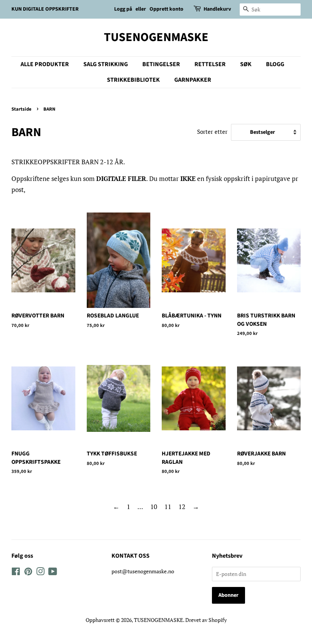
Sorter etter (212, 131)
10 (153, 506)
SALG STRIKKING (105, 64)
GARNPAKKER (192, 80)
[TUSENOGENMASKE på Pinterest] (28, 572)
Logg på (123, 9)
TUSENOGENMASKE (156, 37)
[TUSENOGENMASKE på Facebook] (15, 572)
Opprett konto (166, 9)
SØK (246, 64)
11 (167, 506)
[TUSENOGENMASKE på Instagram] (40, 572)
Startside (21, 109)
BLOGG (275, 64)
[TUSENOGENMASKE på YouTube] (52, 572)
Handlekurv (217, 9)
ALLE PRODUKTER (45, 64)
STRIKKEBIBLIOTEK (133, 80)
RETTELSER (210, 64)
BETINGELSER (161, 64)
